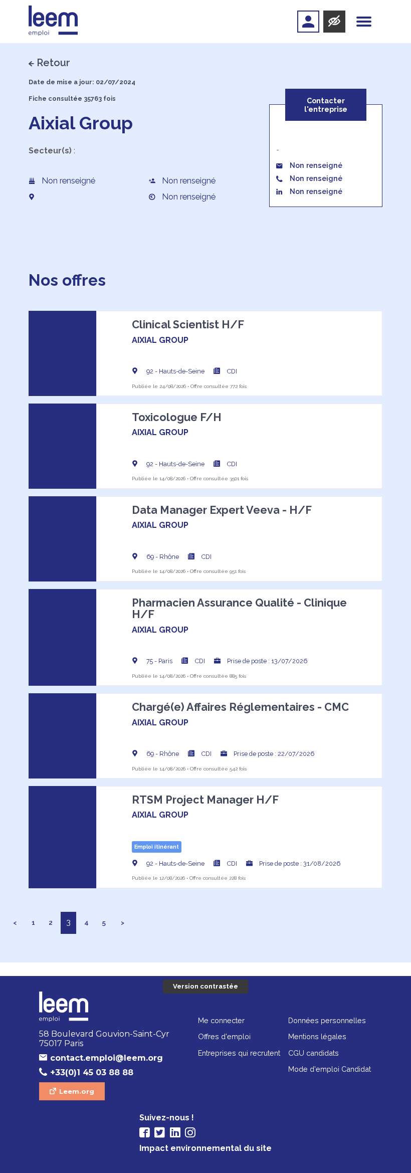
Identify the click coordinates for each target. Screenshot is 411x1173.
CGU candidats (313, 1053)
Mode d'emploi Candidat (329, 1069)
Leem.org (76, 1091)
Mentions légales (317, 1036)
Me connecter (221, 1020)
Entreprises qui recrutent (239, 1053)
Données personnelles (327, 1020)
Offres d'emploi (224, 1036)
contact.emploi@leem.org (106, 1058)
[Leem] (53, 21)
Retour (53, 63)
